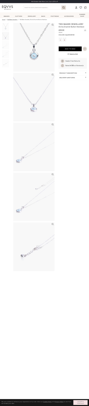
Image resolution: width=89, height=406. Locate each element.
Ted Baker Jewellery (12, 19)
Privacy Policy (59, 401)
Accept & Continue (80, 402)
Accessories (69, 16)
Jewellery (32, 16)
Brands (7, 16)
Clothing (18, 16)
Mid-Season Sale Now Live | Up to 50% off (44, 1)
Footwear (55, 16)
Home (3, 19)
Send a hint (74, 54)
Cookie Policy (47, 401)
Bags (43, 16)
